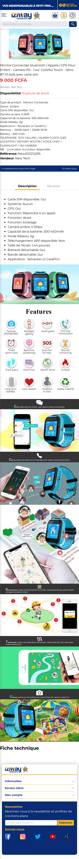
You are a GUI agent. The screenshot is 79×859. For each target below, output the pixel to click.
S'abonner (65, 822)
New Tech (22, 158)
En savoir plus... (69, 168)
